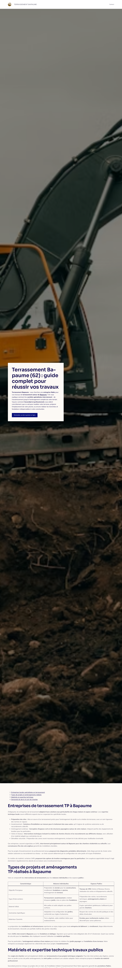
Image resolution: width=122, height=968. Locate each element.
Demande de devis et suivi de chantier (24, 799)
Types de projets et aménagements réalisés (26, 795)
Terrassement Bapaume (25, 4)
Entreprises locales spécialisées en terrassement (28, 792)
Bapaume (43, 395)
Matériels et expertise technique (22, 797)
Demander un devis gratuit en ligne (25, 415)
